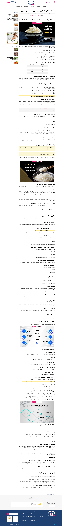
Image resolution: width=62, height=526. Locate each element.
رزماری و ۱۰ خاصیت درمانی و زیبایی (10, 49)
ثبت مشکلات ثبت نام (19, 6)
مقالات (49, 13)
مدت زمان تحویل (24, 516)
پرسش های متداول (24, 520)
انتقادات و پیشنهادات (24, 519)
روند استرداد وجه (25, 517)
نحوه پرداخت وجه (32, 519)
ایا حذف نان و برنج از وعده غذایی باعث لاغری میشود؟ (10, 15)
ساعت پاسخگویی (24, 513)
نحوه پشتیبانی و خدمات (32, 517)
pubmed (45, 108)
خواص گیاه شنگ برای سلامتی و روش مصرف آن (10, 58)
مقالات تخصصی (26, 6)
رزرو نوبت (12, 2)
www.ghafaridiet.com (9, 524)
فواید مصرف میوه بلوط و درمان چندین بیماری (11, 54)
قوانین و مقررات (33, 520)
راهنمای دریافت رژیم (38, 6)
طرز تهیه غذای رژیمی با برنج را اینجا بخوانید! (10, 24)
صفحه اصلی (44, 6)
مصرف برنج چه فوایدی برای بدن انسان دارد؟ (10, 29)
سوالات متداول (41, 513)
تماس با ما (41, 516)
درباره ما (42, 517)
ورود (51, 2)
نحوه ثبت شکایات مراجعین (31, 516)
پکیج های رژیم (32, 6)
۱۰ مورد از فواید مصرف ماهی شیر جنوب (10, 62)
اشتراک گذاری (36, 15)
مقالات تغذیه (46, 13)
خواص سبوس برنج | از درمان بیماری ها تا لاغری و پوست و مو (10, 19)
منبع (40, 154)
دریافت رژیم (8, 2)
